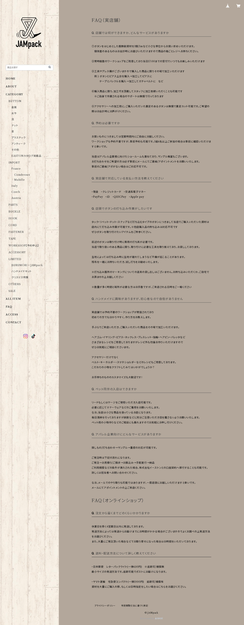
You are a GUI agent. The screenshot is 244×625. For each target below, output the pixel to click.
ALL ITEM (13, 298)
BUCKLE (15, 211)
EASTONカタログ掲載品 (26, 155)
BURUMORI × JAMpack (27, 265)
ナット (14, 125)
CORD (13, 225)
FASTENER (16, 232)
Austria (16, 198)
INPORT (14, 162)
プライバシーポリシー (105, 605)
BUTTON (15, 101)
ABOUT (11, 86)
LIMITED (15, 259)
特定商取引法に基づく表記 (134, 605)
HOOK (13, 218)
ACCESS (12, 314)
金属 (14, 107)
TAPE (12, 238)
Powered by (147, 618)
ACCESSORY (17, 252)
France (16, 168)
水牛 (14, 113)
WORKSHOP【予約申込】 (24, 245)
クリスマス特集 (20, 277)
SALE (12, 291)
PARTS (13, 204)
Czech (15, 192)
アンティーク (18, 143)
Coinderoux (22, 174)
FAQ (9, 306)
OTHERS (15, 284)
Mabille (19, 179)
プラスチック (18, 137)
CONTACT (13, 322)
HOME (11, 78)
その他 (15, 149)
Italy (14, 185)
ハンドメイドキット (21, 271)
